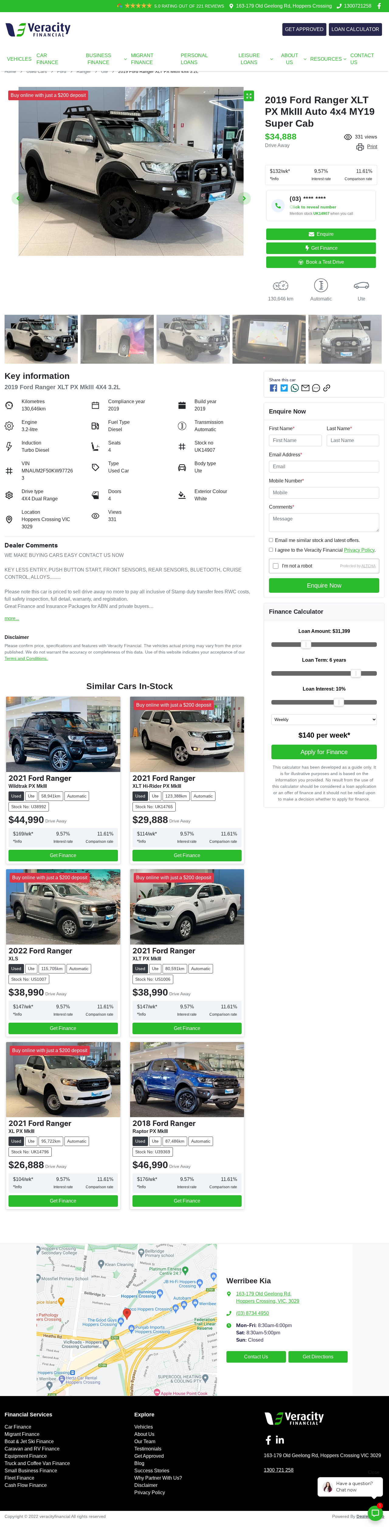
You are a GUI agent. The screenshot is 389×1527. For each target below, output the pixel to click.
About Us (144, 1434)
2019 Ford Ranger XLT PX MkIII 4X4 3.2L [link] (158, 71)
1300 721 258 (279, 1470)
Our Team (144, 1441)
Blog (139, 1463)
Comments (281, 507)
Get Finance (324, 248)
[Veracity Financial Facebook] (380, 6)
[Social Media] (269, 1440)
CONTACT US (362, 59)
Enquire (325, 234)
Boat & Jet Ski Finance (29, 1441)
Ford (61, 71)
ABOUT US (289, 59)
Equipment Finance (26, 1456)
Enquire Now (324, 585)
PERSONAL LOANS (194, 59)
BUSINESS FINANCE (98, 59)
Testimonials (147, 1448)
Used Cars (36, 71)
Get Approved (149, 1456)
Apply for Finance (324, 752)
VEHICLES (19, 59)
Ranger (84, 71)
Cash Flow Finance (26, 1485)
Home (10, 71)
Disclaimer (145, 1485)
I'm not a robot (297, 565)
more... (12, 618)
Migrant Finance (22, 1434)
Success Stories (151, 1470)
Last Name (339, 428)
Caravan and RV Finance (32, 1448)
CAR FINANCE (47, 59)
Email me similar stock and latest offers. (317, 540)
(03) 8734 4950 (252, 1313)
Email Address (285, 454)
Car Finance (18, 1426)
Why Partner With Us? (158, 1478)
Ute (104, 71)
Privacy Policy (359, 550)
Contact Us (256, 1356)
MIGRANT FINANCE (142, 59)
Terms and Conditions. (26, 658)
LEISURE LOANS (249, 59)
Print (372, 146)
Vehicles (143, 1426)
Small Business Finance (31, 1470)
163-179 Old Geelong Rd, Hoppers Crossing (284, 6)
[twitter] (284, 388)
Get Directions (318, 1356)
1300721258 (357, 6)
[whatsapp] (294, 388)
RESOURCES (326, 59)
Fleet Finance (19, 1478)
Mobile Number (286, 480)
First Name (281, 428)
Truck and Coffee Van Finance (37, 1463)
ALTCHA (368, 566)
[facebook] (273, 388)
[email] (305, 388)
